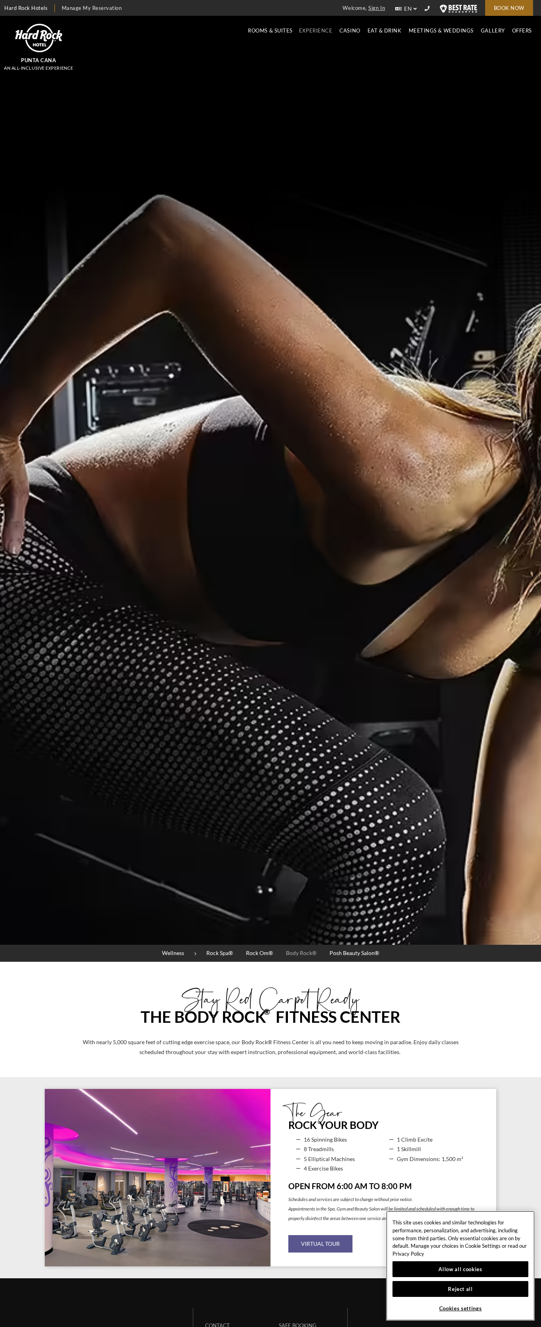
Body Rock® (301, 953)
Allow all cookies (460, 1269)
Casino (349, 30)
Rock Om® (259, 953)
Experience (315, 30)
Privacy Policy (408, 1254)
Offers (522, 30)
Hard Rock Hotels (26, 8)
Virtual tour (320, 1243)
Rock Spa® (219, 953)
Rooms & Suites (270, 30)
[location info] (428, 9)
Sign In (376, 8)
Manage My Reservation (92, 8)
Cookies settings (460, 1308)
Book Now (509, 8)
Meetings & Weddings (441, 30)
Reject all (460, 1289)
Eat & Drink (385, 30)
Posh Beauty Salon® (354, 953)
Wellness (173, 953)
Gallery (493, 30)
